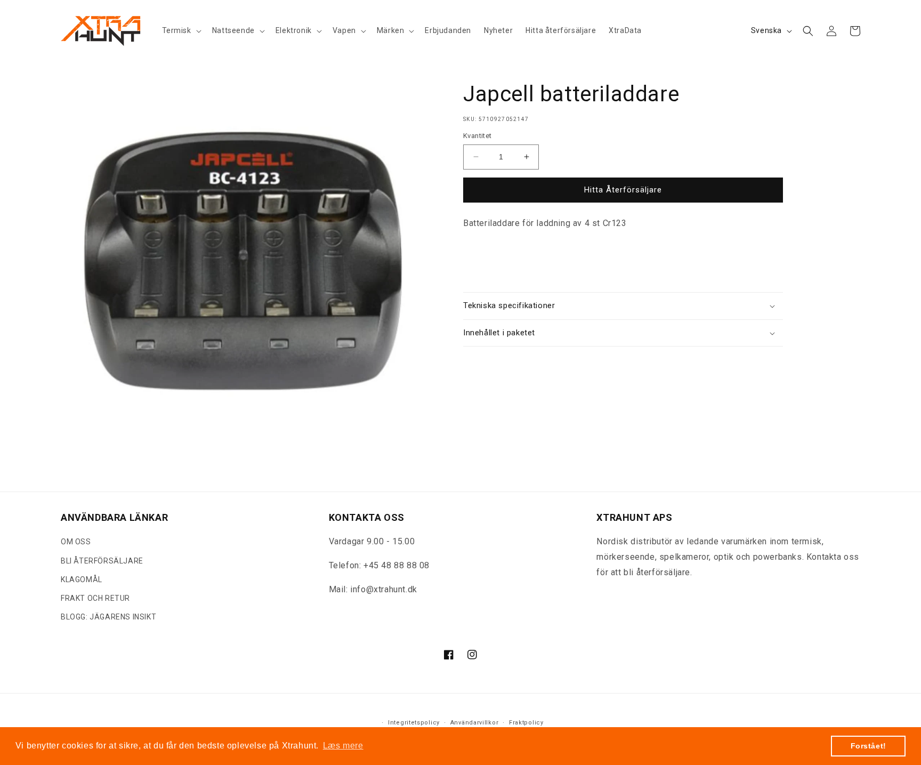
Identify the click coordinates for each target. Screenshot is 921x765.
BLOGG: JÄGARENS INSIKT (108, 617)
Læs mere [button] (343, 745)
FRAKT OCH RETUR (95, 598)
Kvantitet (477, 136)
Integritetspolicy (414, 722)
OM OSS (76, 542)
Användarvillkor (474, 722)
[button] (181, 30)
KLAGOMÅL (81, 579)
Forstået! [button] (868, 746)
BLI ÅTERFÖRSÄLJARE (102, 561)
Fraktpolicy (526, 722)
